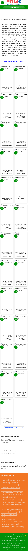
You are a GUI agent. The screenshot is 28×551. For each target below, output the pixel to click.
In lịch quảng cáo (18, 504)
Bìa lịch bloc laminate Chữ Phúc (7, 171)
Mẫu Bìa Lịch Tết (18, 521)
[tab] (14, 19)
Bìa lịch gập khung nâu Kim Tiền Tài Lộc (7, 393)
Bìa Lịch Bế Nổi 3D (14, 485)
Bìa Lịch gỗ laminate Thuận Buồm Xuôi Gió (7, 282)
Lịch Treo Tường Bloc (14, 512)
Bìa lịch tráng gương (18, 492)
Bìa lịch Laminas (5, 490)
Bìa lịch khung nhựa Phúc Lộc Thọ (7, 199)
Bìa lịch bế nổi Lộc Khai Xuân (21, 171)
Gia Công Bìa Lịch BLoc (7, 499)
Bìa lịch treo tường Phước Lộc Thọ (7, 365)
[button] (2, 2)
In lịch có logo (11, 502)
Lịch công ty (9, 507)
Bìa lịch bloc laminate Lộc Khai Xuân (21, 226)
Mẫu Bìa (22, 512)
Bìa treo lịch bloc (12, 497)
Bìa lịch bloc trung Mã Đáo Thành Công (21, 88)
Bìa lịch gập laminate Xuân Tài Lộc (7, 254)
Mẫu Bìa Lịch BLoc (13, 514)
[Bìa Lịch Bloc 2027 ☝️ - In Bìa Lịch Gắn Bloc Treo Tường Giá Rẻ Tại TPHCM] (14, 2)
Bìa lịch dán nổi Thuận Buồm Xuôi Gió (21, 393)
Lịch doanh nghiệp (5, 509)
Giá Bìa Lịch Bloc (17, 499)
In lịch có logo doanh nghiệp (8, 504)
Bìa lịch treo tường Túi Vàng (7, 310)
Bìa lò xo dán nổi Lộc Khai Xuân (7, 226)
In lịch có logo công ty (20, 502)
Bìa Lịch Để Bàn (19, 494)
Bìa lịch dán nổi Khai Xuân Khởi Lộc (21, 310)
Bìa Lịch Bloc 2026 (21, 480)
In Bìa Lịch (4, 502)
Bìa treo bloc (4, 497)
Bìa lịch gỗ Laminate (15, 487)
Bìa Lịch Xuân (5, 494)
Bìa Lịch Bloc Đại (5, 482)
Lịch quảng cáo (5, 512)
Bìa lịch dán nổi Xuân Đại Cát (7, 88)
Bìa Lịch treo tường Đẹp (7, 492)
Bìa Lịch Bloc (12, 480)
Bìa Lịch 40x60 (5, 480)
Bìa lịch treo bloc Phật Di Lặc (7, 337)
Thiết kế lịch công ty (6, 526)
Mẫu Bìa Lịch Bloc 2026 (7, 516)
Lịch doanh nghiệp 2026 (16, 509)
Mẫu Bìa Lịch (4, 514)
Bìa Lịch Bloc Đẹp (14, 482)
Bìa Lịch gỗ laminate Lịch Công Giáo (21, 115)
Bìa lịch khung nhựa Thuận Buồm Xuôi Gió (21, 282)
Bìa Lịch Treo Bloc (21, 490)
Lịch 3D (3, 507)
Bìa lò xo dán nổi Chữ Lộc (21, 254)
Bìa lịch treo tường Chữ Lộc (7, 421)
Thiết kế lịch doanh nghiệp (17, 526)
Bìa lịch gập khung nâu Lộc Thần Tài (21, 365)
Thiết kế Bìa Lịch (14, 524)
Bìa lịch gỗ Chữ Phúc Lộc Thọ (7, 143)
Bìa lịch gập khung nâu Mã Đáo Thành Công (21, 143)
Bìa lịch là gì (13, 490)
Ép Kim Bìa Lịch (5, 529)
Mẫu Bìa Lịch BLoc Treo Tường (8, 519)
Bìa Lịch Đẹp (12, 494)
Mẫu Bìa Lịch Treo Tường (7, 521)
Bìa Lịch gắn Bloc (5, 487)
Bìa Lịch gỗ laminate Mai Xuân (21, 337)
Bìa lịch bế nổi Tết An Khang (7, 115)
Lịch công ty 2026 (17, 507)
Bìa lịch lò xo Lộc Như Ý (21, 199)
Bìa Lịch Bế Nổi (5, 485)
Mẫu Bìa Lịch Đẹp (5, 524)
